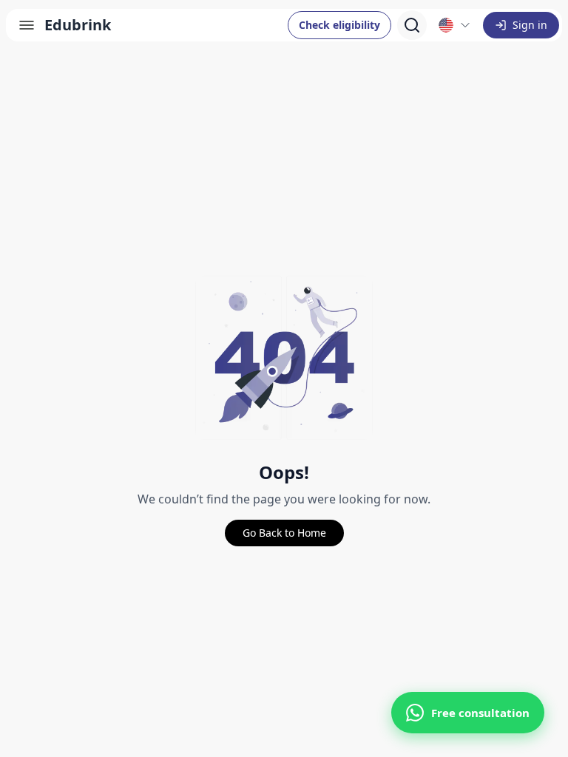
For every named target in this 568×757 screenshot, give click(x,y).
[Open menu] (27, 25)
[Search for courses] (412, 25)
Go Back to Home (284, 533)
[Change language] (455, 25)
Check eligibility (339, 25)
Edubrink (77, 25)
